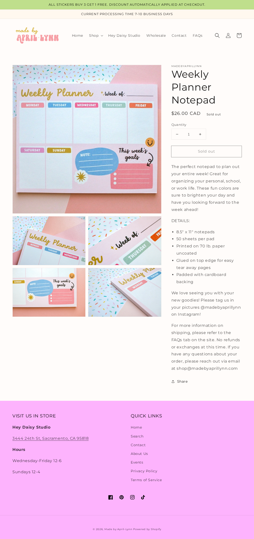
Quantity (179, 125)
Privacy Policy (144, 471)
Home (136, 427)
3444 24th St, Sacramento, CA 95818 (50, 438)
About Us (139, 453)
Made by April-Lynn (118, 529)
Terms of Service (146, 480)
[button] (95, 35)
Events (137, 462)
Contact (138, 445)
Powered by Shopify (147, 529)
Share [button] (182, 381)
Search (137, 436)
